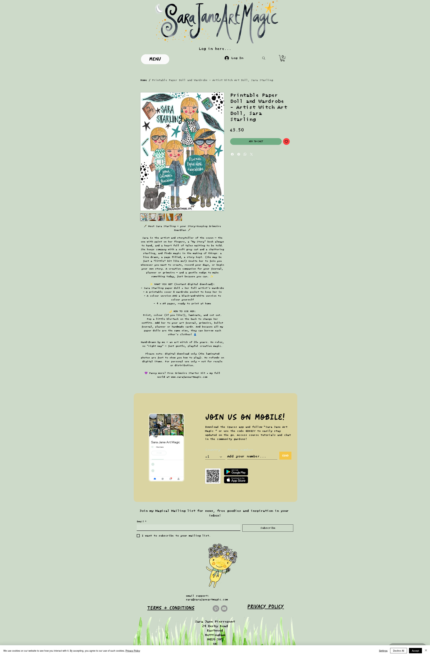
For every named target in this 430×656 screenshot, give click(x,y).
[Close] (426, 650)
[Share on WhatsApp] (245, 154)
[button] (282, 58)
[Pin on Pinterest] (239, 154)
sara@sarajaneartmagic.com (207, 599)
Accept (415, 650)
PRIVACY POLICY (265, 607)
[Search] (263, 58)
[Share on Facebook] (232, 154)
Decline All (398, 650)
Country (212, 450)
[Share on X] (251, 154)
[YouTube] (224, 608)
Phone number (240, 450)
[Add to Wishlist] (286, 141)
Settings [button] (383, 650)
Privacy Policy (132, 650)
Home (143, 80)
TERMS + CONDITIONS (170, 608)
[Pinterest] (216, 608)
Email (141, 521)
